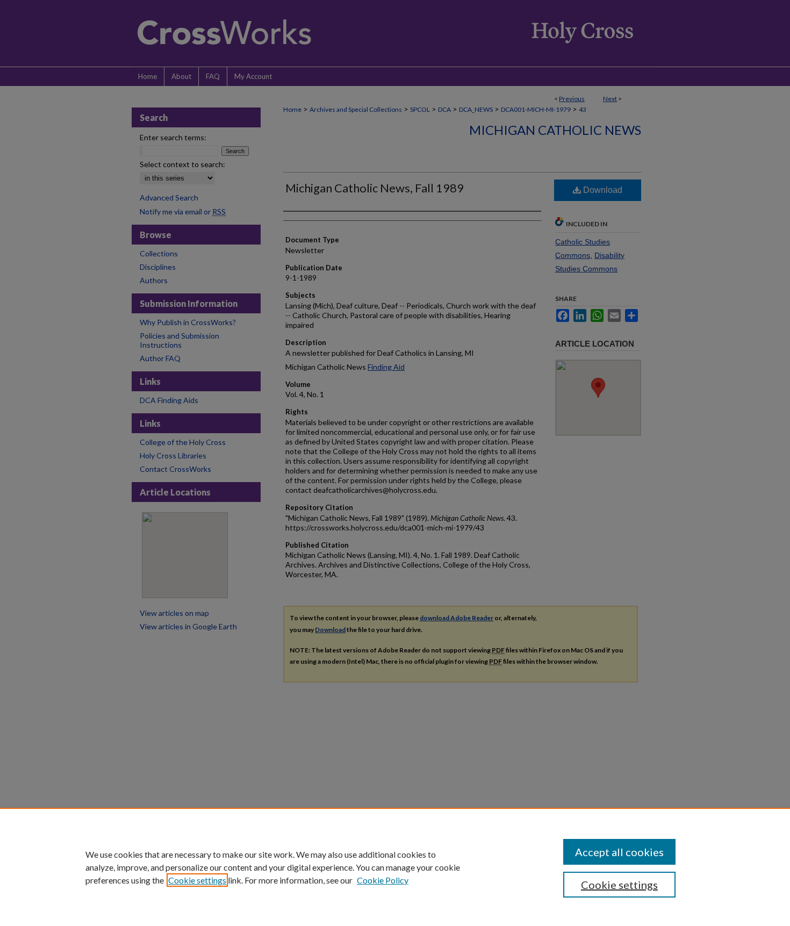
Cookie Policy (382, 880)
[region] (395, 867)
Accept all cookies (619, 851)
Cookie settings (197, 880)
